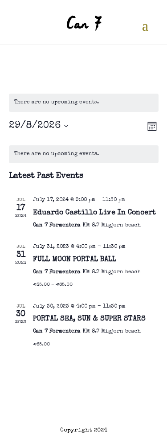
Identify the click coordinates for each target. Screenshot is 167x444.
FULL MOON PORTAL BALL (74, 259)
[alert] (84, 103)
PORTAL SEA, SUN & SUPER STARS (89, 319)
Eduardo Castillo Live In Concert (94, 213)
